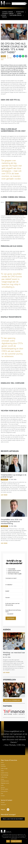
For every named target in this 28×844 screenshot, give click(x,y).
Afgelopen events (5, 783)
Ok (8, 841)
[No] (26, 838)
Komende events (5, 781)
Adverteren (3, 804)
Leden (2, 785)
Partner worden (4, 789)
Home (2, 762)
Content (3, 764)
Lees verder (4, 495)
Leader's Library (8, 13)
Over (2, 793)
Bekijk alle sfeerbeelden (12, 700)
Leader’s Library (4, 772)
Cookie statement (16, 841)
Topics (4, 17)
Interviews (20, 12)
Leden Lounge (4, 768)
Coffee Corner (7, 12)
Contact (3, 795)
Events (2, 779)
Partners (3, 787)
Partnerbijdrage (16, 15)
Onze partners (4, 791)
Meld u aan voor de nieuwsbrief (13, 819)
